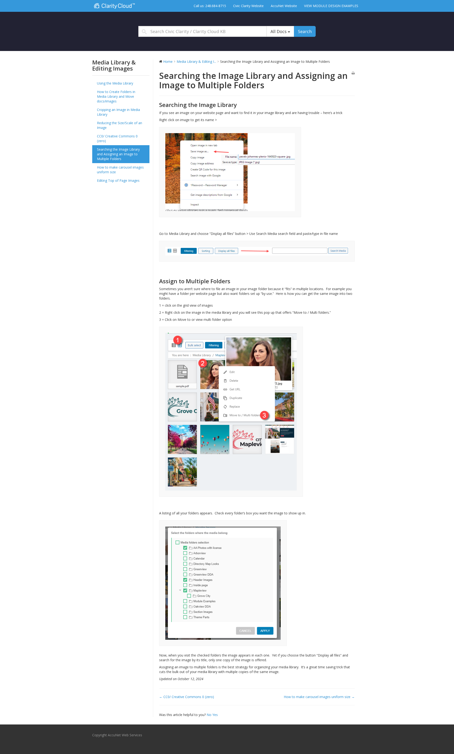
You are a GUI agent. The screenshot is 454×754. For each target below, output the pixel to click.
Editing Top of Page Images (118, 180)
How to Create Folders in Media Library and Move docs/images (116, 96)
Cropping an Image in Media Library (118, 112)
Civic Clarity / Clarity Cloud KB (121, 5)
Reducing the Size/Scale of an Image (119, 125)
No (209, 714)
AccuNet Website (284, 6)
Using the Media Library (115, 83)
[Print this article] (353, 73)
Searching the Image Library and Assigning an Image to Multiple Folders (118, 154)
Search (305, 31)
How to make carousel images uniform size (120, 169)
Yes (215, 714)
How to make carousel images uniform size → (319, 697)
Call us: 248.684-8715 (210, 6)
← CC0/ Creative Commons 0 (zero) (186, 697)
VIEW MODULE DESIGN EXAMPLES (331, 6)
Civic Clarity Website (248, 6)
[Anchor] (240, 105)
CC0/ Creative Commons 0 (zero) (117, 138)
